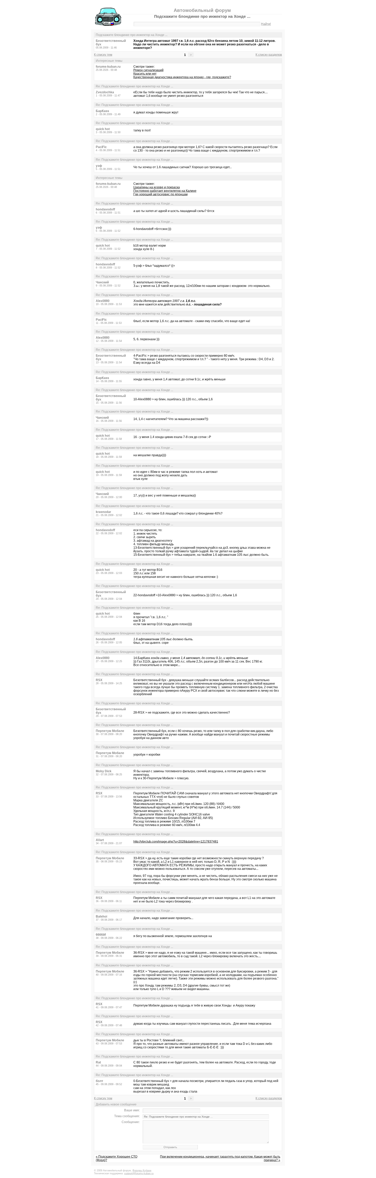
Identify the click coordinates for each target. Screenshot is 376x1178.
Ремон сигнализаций (148, 70)
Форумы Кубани (141, 1170)
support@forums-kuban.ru (139, 1173)
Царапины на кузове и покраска (156, 187)
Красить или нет (144, 73)
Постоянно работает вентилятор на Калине (164, 190)
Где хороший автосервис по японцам (160, 194)
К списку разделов (269, 54)
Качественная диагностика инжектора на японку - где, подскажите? (182, 77)
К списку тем (103, 54)
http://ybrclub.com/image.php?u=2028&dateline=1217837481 (175, 841)
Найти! (266, 24)
